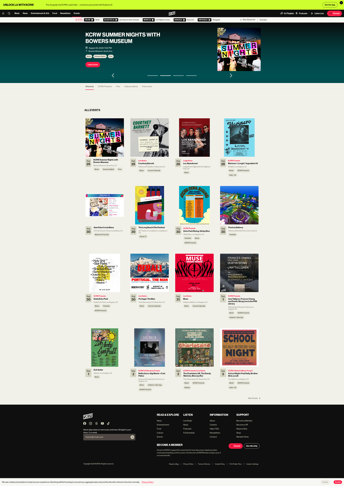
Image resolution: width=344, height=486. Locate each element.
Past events (147, 86)
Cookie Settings (252, 464)
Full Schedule (189, 433)
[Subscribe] (132, 437)
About (212, 421)
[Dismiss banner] (341, 2)
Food (54, 13)
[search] (10, 13)
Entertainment (163, 425)
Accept (338, 482)
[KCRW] (88, 418)
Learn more (93, 64)
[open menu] (4, 13)
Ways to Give (241, 429)
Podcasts (303, 13)
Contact (213, 437)
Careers (213, 425)
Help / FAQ (214, 429)
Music (17, 13)
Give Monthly (251, 446)
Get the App (330, 5)
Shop (238, 433)
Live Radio (187, 421)
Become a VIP (242, 425)
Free (110, 56)
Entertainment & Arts (40, 13)
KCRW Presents (105, 86)
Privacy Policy (187, 464)
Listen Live (319, 13)
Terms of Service (203, 464)
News (25, 13)
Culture (160, 433)
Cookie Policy (218, 464)
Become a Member (244, 421)
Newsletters (65, 13)
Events (77, 13)
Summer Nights (100, 56)
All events (89, 86)
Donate (336, 13)
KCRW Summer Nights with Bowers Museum (122, 38)
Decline (325, 482)
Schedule (263, 20)
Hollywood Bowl (131, 86)
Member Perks (242, 437)
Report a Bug (174, 464)
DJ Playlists (289, 13)
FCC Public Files (234, 464)
